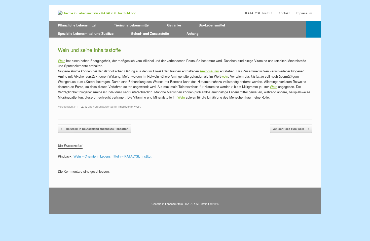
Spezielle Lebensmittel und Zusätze (86, 33)
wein (224, 76)
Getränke (174, 25)
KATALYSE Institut (258, 13)
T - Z (80, 106)
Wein (61, 60)
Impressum (304, 13)
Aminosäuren (209, 71)
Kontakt (284, 13)
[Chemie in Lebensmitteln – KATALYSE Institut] (97, 13)
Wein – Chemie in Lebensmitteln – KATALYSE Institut (112, 156)
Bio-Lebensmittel (212, 25)
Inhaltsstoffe (125, 106)
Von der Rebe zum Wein (291, 129)
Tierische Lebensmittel (132, 25)
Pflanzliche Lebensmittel (77, 25)
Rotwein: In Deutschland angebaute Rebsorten (94, 129)
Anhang (193, 33)
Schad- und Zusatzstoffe (150, 33)
